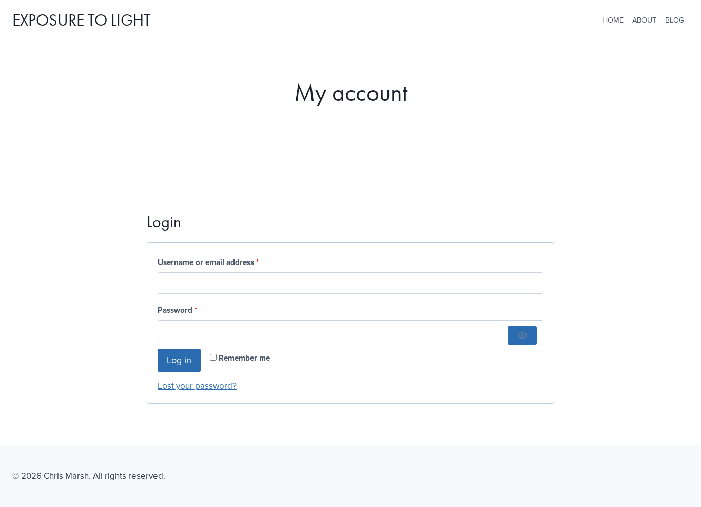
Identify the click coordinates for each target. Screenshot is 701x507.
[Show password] (522, 335)
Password (180, 312)
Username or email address (210, 264)
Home (613, 20)
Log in (179, 360)
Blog (674, 20)
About (644, 20)
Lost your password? (197, 386)
